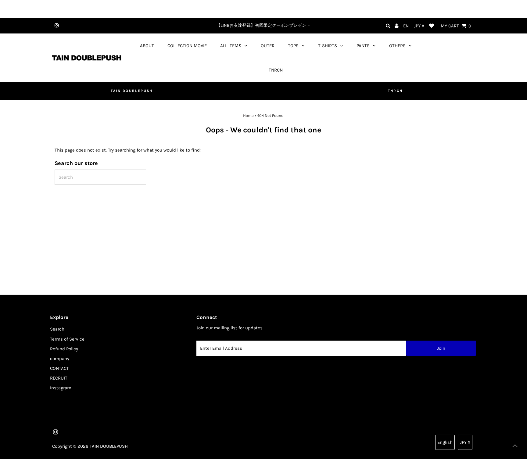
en (406, 26)
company (59, 358)
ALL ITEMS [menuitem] (230, 45)
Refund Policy (64, 349)
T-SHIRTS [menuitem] (327, 45)
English (445, 442)
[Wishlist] (431, 26)
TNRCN (395, 91)
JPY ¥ (419, 26)
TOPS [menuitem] (293, 45)
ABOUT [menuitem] (147, 45)
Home (248, 115)
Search (57, 329)
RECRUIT (58, 378)
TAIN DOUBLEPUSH (131, 91)
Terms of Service (67, 339)
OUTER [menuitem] (267, 45)
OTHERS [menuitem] (397, 45)
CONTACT (59, 368)
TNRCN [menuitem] (276, 70)
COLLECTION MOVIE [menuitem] (187, 45)
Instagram (60, 388)
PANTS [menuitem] (363, 45)
